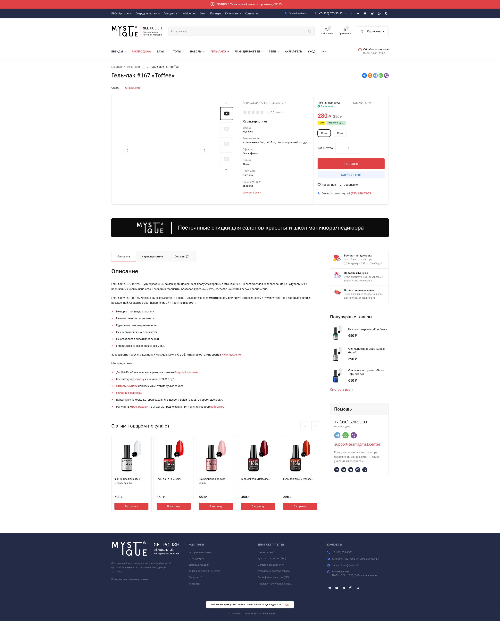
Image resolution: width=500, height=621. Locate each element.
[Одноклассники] (370, 75)
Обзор (115, 87)
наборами (216, 406)
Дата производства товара (274, 571)
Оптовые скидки (127, 386)
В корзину (131, 506)
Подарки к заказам (128, 392)
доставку (138, 379)
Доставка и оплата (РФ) (272, 558)
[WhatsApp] (381, 75)
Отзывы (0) (132, 87)
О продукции (196, 558)
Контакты (194, 583)
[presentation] (127, 150)
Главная (116, 66)
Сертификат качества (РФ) (273, 577)
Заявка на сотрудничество (204, 571)
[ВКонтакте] (364, 75)
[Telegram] (375, 75)
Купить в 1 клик (351, 174)
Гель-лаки (133, 66)
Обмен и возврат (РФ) (271, 564)
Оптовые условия (198, 564)
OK (287, 604)
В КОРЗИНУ (351, 163)
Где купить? (195, 577)
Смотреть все (340, 389)
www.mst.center (231, 354)
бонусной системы (186, 372)
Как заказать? (266, 552)
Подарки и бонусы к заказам (275, 583)
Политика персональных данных (129, 579)
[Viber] (386, 75)
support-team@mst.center (357, 444)
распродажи (140, 406)
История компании (199, 552)
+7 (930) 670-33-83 (331, 13)
